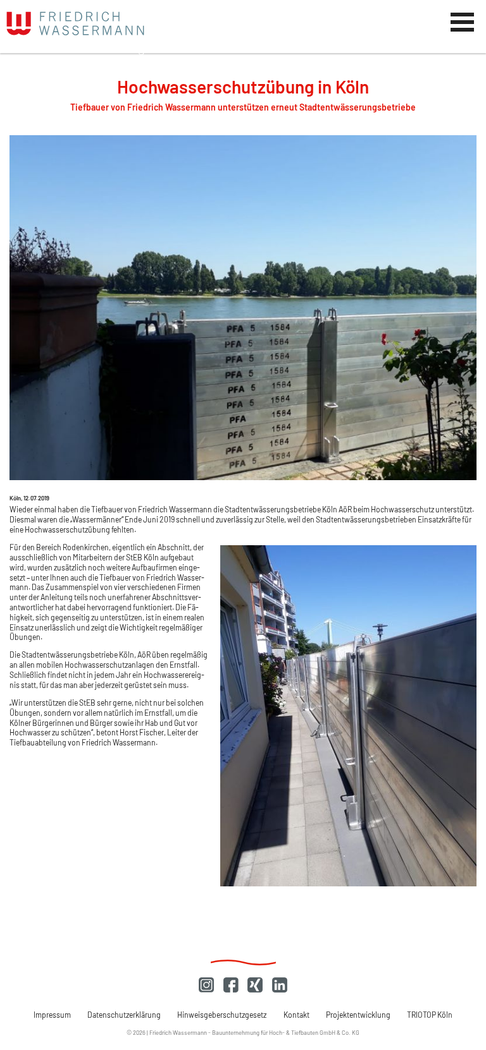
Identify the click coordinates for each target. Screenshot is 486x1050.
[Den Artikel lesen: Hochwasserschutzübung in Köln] (242, 477)
